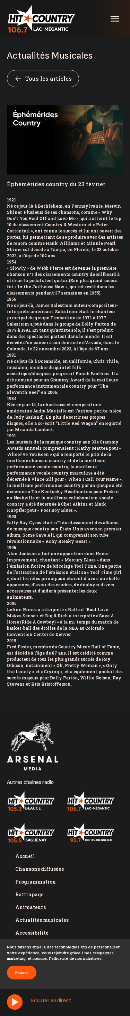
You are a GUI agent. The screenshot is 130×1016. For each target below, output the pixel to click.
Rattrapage (29, 894)
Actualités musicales (42, 920)
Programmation (35, 881)
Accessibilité (32, 932)
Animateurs (30, 907)
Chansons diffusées (39, 869)
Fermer (21, 972)
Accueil (25, 856)
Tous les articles (48, 78)
